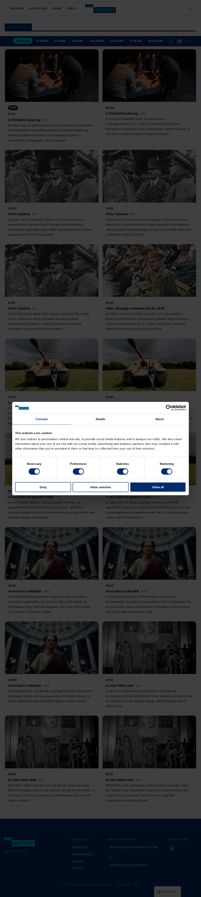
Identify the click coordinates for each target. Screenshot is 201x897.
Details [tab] (100, 419)
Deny (43, 487)
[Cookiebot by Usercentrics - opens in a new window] (169, 408)
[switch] (78, 471)
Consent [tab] (42, 419)
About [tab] (159, 419)
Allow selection (100, 487)
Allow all (158, 487)
